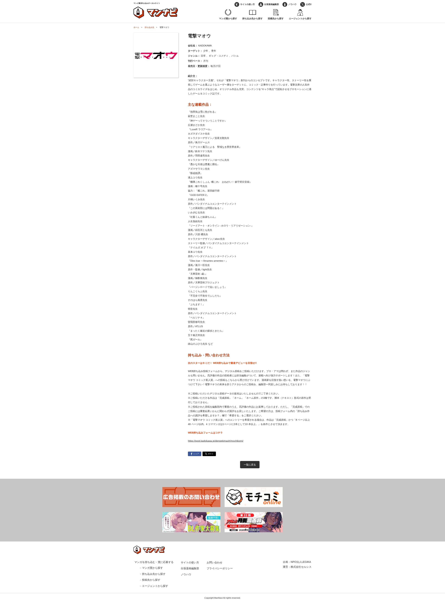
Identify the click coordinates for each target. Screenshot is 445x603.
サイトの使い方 (247, 4)
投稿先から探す (276, 18)
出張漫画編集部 (271, 4)
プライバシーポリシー (220, 568)
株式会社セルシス (301, 566)
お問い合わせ (214, 562)
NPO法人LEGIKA (301, 561)
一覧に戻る (250, 464)
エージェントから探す (300, 18)
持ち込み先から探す (252, 18)
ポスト (211, 454)
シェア (196, 454)
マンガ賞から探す (228, 18)
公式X (309, 4)
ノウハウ (292, 4)
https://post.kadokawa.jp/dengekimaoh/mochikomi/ (215, 440)
